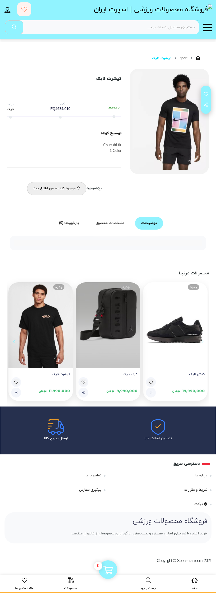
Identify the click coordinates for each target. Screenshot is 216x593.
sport (183, 58)
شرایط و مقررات (195, 490)
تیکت (199, 504)
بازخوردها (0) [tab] (69, 223)
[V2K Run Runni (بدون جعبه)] (175, 325)
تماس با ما (93, 475)
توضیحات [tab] (149, 223)
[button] (202, 342)
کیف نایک (130, 374)
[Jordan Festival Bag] (108, 325)
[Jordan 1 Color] (40, 325)
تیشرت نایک (61, 374)
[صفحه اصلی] (198, 58)
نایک (10, 109)
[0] (108, 570)
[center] (14, 27)
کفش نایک (197, 374)
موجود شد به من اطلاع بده (55, 188)
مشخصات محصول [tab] (110, 223)
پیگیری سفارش (90, 490)
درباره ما (201, 475)
